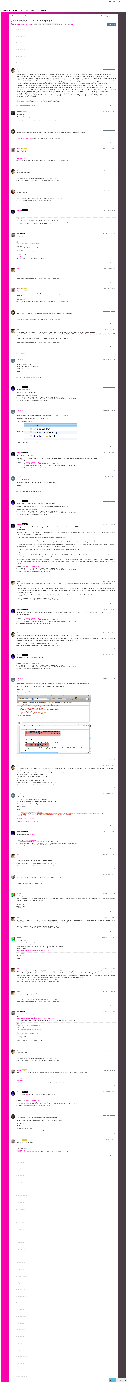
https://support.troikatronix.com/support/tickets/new (29, 247)
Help (21, 10)
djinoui (18, 69)
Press (105, 1)
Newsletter (41, 10)
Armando (19, 148)
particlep (19, 893)
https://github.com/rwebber (23, 256)
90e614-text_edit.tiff (23, 950)
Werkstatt (29, 10)
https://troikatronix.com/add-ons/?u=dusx (27, 252)
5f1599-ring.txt (34, 950)
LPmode (19, 111)
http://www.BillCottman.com (23, 138)
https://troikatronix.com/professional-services (28, 243)
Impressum (116, 1)
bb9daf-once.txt (44, 950)
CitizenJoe (19, 190)
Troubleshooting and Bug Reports (23, 24)
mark (18, 1115)
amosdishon (20, 359)
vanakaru (19, 875)
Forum (14, 10)
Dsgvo (110, 1)
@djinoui (23, 657)
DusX (18, 233)
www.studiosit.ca (20, 158)
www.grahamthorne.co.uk (32, 218)
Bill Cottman (20, 130)
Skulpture (19, 210)
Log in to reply (111, 24)
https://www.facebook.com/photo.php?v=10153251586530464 (36, 1018)
